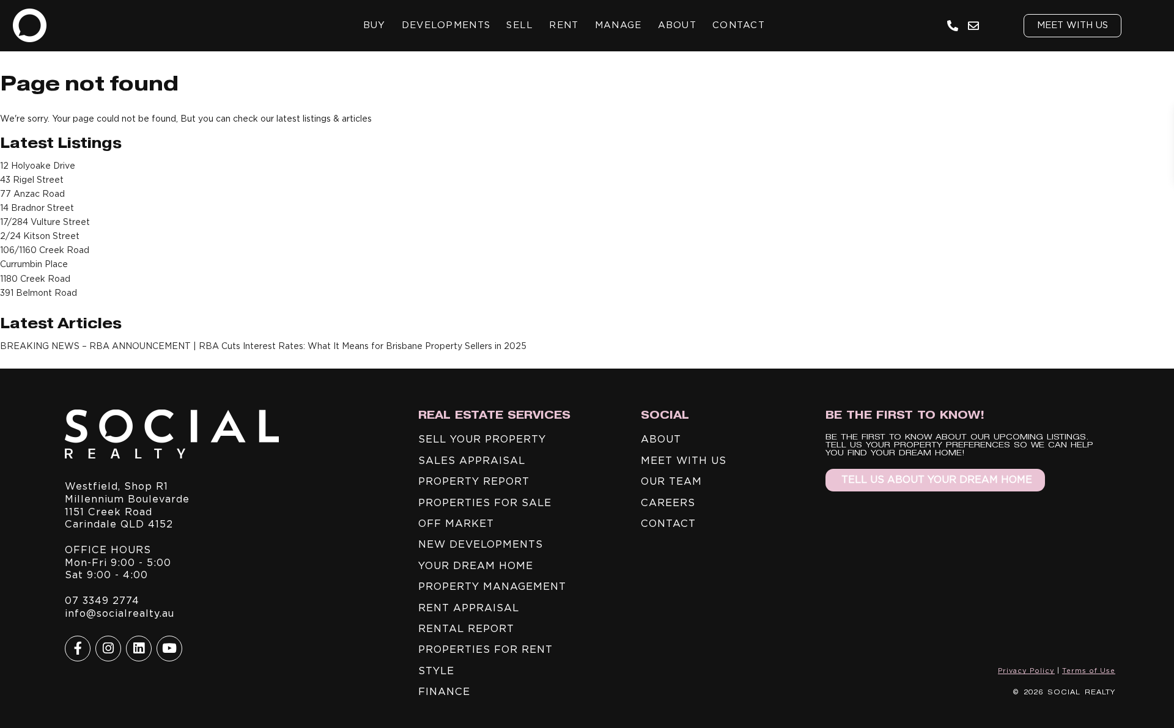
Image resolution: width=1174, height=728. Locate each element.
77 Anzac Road (32, 194)
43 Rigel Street (32, 180)
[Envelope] (974, 25)
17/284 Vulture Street (45, 222)
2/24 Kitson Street (39, 236)
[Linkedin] (139, 648)
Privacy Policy (1026, 670)
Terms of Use (1088, 670)
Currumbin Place (34, 264)
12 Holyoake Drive (37, 166)
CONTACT (738, 25)
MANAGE (618, 25)
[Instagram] (108, 648)
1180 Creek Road (35, 279)
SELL (519, 25)
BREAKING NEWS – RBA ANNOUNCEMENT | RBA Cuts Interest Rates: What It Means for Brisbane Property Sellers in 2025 (263, 346)
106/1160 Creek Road (44, 250)
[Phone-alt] (953, 25)
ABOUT (677, 25)
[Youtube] (169, 648)
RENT (563, 25)
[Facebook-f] (77, 648)
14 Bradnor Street (37, 208)
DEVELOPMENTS (446, 25)
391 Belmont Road (38, 293)
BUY (374, 25)
